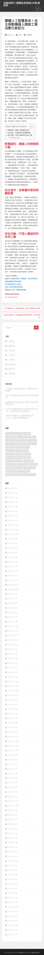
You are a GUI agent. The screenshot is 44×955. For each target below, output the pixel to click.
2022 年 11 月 (13, 691)
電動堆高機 (25, 474)
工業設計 (11, 355)
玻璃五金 (11, 369)
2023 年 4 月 (12, 668)
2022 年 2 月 (12, 732)
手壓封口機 (26, 457)
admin (20, 35)
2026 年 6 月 (12, 497)
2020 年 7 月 (12, 819)
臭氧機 (8, 471)
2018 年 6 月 (12, 934)
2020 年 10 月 (13, 806)
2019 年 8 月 (12, 870)
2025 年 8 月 (12, 539)
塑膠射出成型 (10, 454)
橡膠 (14, 464)
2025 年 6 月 (12, 548)
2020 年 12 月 (13, 796)
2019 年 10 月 (13, 861)
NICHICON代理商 (11, 444)
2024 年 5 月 (12, 608)
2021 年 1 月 (12, 792)
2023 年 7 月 (12, 654)
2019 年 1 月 (12, 902)
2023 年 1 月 (12, 681)
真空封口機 (18, 468)
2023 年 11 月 (13, 635)
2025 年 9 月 (12, 534)
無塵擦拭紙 (9, 468)
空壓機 (33, 468)
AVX (7, 433)
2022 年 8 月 (12, 704)
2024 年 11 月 (13, 580)
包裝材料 (11, 341)
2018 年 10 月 (13, 916)
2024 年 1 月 (12, 626)
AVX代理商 (26, 433)
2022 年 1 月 (12, 737)
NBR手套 (23, 440)
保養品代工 (9, 447)
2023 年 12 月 (13, 631)
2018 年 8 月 (12, 925)
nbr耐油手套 (32, 440)
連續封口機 (9, 474)
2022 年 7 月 (12, 709)
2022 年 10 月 (13, 695)
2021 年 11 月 (13, 746)
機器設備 (11, 364)
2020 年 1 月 (12, 847)
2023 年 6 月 (12, 658)
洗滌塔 (19, 464)
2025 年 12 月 (13, 520)
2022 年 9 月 (12, 700)
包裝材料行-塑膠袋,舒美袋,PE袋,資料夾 (22, 3)
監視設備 (11, 373)
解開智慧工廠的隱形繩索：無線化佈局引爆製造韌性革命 (21, 403)
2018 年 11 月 (13, 911)
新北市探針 (9, 461)
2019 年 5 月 (12, 884)
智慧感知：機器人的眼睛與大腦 (18, 130)
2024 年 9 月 (12, 589)
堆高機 (25, 451)
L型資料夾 (32, 437)
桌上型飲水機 (29, 461)
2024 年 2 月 (12, 622)
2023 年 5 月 (12, 663)
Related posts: (15, 137)
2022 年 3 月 (12, 727)
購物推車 (26, 471)
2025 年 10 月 (13, 529)
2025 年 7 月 (12, 543)
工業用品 (11, 350)
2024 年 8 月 (12, 594)
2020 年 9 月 (12, 810)
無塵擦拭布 (33, 464)
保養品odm (32, 444)
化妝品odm (10, 451)
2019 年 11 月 (13, 856)
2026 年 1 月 (12, 516)
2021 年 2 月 (12, 787)
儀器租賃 (18, 447)
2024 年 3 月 (12, 617)
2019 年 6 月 (12, 879)
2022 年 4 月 (12, 723)
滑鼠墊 (26, 464)
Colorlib (20, 953)
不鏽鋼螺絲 (23, 444)
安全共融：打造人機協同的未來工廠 (20, 135)
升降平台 (18, 451)
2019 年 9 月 (12, 865)
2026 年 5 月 (12, 502)
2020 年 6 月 (12, 824)
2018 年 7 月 (12, 930)
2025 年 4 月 (12, 557)
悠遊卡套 (18, 457)
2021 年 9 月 (12, 755)
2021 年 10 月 (13, 750)
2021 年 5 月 (12, 773)
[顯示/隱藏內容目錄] (30, 127)
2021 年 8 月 (12, 760)
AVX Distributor (16, 433)
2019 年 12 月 (13, 852)
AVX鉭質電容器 (11, 437)
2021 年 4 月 (12, 778)
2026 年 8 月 (12, 488)
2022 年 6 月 (12, 714)
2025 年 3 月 (12, 562)
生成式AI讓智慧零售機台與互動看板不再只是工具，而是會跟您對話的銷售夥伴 (21, 410)
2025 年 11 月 (13, 525)
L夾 (7, 440)
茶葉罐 (15, 471)
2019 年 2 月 (12, 898)
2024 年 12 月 (13, 575)
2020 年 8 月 (12, 815)
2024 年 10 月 (13, 585)
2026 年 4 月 (12, 506)
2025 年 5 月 (12, 552)
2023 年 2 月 (12, 677)
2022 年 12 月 (13, 686)
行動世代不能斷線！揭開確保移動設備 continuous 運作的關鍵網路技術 (19, 416)
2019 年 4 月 (12, 888)
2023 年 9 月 (12, 645)
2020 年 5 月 (12, 829)
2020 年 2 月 (12, 842)
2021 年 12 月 (13, 741)
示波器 (27, 468)
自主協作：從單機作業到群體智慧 (19, 133)
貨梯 (20, 471)
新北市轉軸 (18, 461)
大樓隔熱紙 (20, 454)
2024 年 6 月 (12, 603)
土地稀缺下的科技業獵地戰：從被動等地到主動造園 (21, 390)
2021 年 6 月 (12, 769)
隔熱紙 (17, 474)
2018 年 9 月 (12, 921)
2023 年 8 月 (12, 649)
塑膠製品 (11, 346)
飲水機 (33, 474)
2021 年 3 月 (12, 783)
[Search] (36, 328)
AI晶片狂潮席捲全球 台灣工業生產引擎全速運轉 (22, 396)
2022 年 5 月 (12, 718)
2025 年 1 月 (12, 571)
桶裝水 (8, 464)
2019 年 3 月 (12, 893)
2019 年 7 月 (12, 875)
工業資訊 (29, 35)
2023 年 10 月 (13, 640)
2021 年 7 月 (12, 764)
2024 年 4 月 (12, 612)
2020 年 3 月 (12, 838)
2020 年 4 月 (12, 833)
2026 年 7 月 (12, 493)
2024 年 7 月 (12, 598)
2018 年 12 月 (13, 907)
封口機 (28, 454)
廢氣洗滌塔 (9, 457)
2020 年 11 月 (13, 801)
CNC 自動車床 (22, 437)
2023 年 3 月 (12, 672)
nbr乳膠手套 (14, 440)
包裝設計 (26, 447)
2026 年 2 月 (12, 511)
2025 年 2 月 (12, 566)
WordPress (35, 953)
